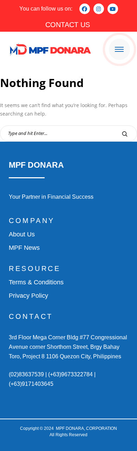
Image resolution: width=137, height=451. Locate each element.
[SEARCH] (124, 133)
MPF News (24, 247)
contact (31, 316)
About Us (22, 234)
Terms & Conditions (36, 282)
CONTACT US (67, 25)
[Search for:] (68, 133)
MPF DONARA (36, 164)
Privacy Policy (28, 295)
